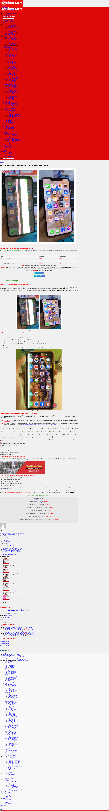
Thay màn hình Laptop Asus (14, 113)
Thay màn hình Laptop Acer (14, 111)
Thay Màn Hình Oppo (12, 38)
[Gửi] (3, 20)
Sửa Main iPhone (9, 21)
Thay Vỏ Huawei (11, 66)
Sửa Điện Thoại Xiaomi (10, 45)
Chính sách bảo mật (4, 641)
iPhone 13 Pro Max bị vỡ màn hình (10, 553)
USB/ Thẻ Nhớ (8, 150)
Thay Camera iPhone (9, 17)
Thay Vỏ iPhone (8, 15)
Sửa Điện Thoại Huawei (10, 62)
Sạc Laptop (7, 145)
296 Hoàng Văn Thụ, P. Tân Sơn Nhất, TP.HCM (15, 632)
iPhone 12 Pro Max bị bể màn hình (10, 554)
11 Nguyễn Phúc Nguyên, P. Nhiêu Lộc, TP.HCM (15, 628)
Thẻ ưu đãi (5, 653)
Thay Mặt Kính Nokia (12, 86)
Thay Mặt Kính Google (13, 77)
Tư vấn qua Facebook (40, 275)
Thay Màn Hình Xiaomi (13, 47)
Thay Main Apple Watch (10, 108)
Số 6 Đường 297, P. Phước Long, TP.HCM (14, 633)
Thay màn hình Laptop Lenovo (14, 116)
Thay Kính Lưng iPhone (10, 12)
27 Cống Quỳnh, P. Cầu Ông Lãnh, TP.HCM (14, 629)
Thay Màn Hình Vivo (12, 55)
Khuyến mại (7, 155)
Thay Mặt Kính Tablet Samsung (15, 141)
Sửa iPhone (5, 8)
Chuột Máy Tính (8, 147)
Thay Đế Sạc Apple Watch (11, 107)
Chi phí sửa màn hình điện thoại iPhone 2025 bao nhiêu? (15, 547)
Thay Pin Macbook (9, 129)
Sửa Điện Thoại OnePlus (10, 87)
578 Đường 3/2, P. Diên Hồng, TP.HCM (13, 627)
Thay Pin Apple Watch (10, 105)
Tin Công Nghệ (8, 153)
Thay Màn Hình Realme (13, 69)
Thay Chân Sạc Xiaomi (13, 50)
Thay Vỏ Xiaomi (11, 51)
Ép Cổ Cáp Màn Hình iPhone (11, 13)
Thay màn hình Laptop (10, 110)
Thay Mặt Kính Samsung (10, 25)
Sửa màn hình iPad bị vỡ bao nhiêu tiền (11, 550)
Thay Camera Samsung (10, 31)
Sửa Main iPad (11, 138)
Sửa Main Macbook (9, 131)
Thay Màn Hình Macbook (10, 127)
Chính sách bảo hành (4, 643)
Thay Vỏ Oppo (11, 42)
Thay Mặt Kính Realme (13, 71)
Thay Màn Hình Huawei (13, 63)
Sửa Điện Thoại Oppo (10, 37)
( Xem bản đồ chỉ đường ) (47, 499)
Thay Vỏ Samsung (9, 33)
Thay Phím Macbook (9, 128)
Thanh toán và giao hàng (8, 655)
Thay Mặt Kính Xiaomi (13, 48)
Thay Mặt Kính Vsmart (13, 97)
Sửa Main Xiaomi (11, 53)
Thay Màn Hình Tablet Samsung (15, 140)
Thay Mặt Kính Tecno (12, 93)
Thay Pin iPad (11, 137)
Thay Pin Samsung (9, 673)
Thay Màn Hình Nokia (12, 85)
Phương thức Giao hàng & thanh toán (8, 645)
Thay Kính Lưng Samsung (11, 29)
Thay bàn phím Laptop (10, 121)
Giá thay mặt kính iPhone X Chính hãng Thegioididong (12, 533)
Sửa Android (5, 36)
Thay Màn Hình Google (13, 75)
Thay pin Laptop (8, 120)
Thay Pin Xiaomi (11, 49)
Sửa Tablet (5, 132)
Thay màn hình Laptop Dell (14, 114)
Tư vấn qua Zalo (40, 272)
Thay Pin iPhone (8, 14)
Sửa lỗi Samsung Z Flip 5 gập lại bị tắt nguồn (13, 551)
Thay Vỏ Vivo (10, 60)
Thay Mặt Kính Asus (12, 101)
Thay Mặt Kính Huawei (13, 65)
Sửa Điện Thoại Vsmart (10, 95)
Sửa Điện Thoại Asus (9, 98)
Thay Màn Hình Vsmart (13, 96)
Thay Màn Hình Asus (12, 99)
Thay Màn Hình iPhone (10, 9)
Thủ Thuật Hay (8, 152)
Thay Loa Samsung (9, 32)
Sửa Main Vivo (11, 61)
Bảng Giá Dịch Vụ (9, 156)
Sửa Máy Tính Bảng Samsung (11, 139)
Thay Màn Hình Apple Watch (11, 103)
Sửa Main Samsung (9, 35)
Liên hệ (1, 648)
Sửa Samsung (6, 23)
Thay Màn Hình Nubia (12, 80)
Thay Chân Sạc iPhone (10, 18)
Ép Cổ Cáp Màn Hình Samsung (12, 27)
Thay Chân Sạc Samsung (10, 30)
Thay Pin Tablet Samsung (13, 143)
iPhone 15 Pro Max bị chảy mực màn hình (12, 549)
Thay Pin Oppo (11, 41)
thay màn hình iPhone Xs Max (14, 293)
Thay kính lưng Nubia (12, 83)
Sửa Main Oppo (11, 44)
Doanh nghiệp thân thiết (8, 658)
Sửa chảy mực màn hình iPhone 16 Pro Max (12, 548)
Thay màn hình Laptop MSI (14, 117)
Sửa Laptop (5, 109)
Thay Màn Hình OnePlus (13, 89)
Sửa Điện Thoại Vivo (9, 54)
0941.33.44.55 (8, 615)
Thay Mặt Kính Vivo (12, 56)
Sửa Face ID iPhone (9, 20)
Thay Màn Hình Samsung (10, 24)
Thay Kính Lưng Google (13, 78)
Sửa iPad (7, 133)
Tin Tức (4, 151)
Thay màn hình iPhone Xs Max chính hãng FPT (10, 534)
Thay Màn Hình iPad (12, 134)
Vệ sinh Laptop (8, 125)
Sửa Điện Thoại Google (10, 74)
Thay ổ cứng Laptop (9, 122)
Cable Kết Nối (8, 146)
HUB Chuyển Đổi (8, 149)
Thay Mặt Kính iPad (12, 135)
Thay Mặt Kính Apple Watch (11, 104)
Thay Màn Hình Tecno (12, 92)
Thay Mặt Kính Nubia (12, 81)
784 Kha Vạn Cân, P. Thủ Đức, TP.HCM (13, 631)
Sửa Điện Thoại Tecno (10, 91)
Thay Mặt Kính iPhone (10, 11)
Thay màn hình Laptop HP (13, 115)
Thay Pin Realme (11, 72)
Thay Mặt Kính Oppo (12, 39)
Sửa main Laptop (9, 123)
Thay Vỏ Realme (11, 73)
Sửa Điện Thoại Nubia (10, 79)
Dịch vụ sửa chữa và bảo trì (9, 656)
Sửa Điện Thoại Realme (10, 68)
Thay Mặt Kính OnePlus (13, 90)
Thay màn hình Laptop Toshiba (15, 119)
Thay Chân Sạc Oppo (12, 43)
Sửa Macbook (6, 126)
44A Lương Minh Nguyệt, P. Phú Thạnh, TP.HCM (15, 634)
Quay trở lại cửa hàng (7, 47)
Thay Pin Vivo (11, 57)
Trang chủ (5, 7)
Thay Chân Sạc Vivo (12, 59)
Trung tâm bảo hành (7, 654)
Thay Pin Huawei (11, 67)
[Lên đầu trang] (16, 652)
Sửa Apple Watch (6, 102)
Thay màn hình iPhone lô (8, 545)
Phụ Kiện (4, 144)
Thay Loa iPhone (9, 19)
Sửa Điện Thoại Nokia (10, 84)
